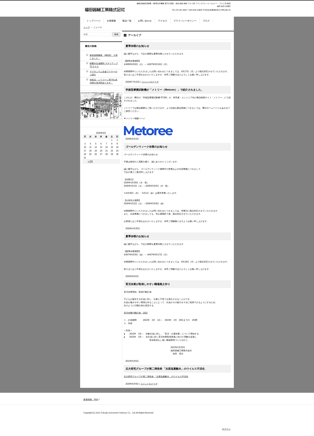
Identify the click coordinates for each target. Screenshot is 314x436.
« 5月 (90, 161)
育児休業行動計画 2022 (136, 313)
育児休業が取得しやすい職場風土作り (148, 284)
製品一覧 (126, 20)
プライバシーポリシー (185, 20)
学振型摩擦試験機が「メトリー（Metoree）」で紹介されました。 (165, 89)
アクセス (162, 20)
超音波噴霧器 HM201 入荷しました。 (104, 57)
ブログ (206, 20)
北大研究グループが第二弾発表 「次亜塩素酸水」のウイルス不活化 (165, 368)
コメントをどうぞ (150, 82)
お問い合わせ (145, 20)
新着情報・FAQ (90, 399)
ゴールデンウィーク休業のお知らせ (146, 146)
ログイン (226, 429)
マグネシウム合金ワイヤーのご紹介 (103, 73)
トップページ (93, 20)
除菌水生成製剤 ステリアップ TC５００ (104, 65)
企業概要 (111, 20)
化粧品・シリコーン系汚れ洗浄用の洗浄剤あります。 (103, 81)
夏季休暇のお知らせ (137, 46)
